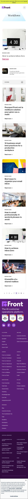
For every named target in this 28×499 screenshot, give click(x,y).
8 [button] (16, 293)
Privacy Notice (6, 490)
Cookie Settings (14, 496)
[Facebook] (9, 325)
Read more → (9, 119)
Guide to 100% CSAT (7, 453)
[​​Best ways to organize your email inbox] (14, 166)
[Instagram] (14, 325)
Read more (5, 59)
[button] (14, 82)
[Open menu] (24, 7)
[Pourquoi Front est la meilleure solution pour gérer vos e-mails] (14, 95)
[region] (14, 489)
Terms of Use (12, 488)
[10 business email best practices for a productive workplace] (14, 130)
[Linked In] (4, 325)
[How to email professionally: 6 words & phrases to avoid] (14, 200)
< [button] (4, 293)
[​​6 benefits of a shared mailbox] (14, 266)
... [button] (11, 293)
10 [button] (21, 293)
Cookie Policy (19, 488)
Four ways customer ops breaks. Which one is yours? (14, 2)
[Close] (26, 480)
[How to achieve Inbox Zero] (14, 235)
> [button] (23, 293)
